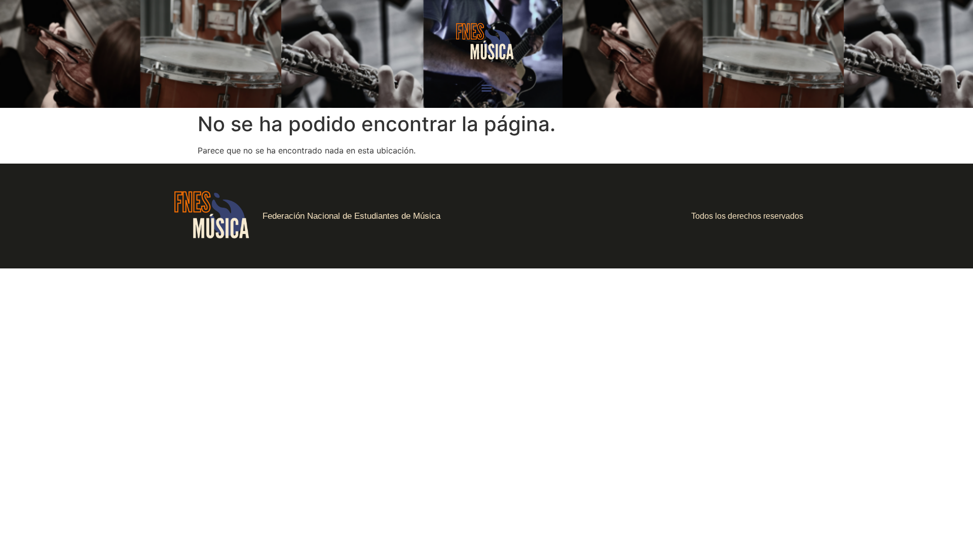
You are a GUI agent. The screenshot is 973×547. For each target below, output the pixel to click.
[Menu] (486, 88)
